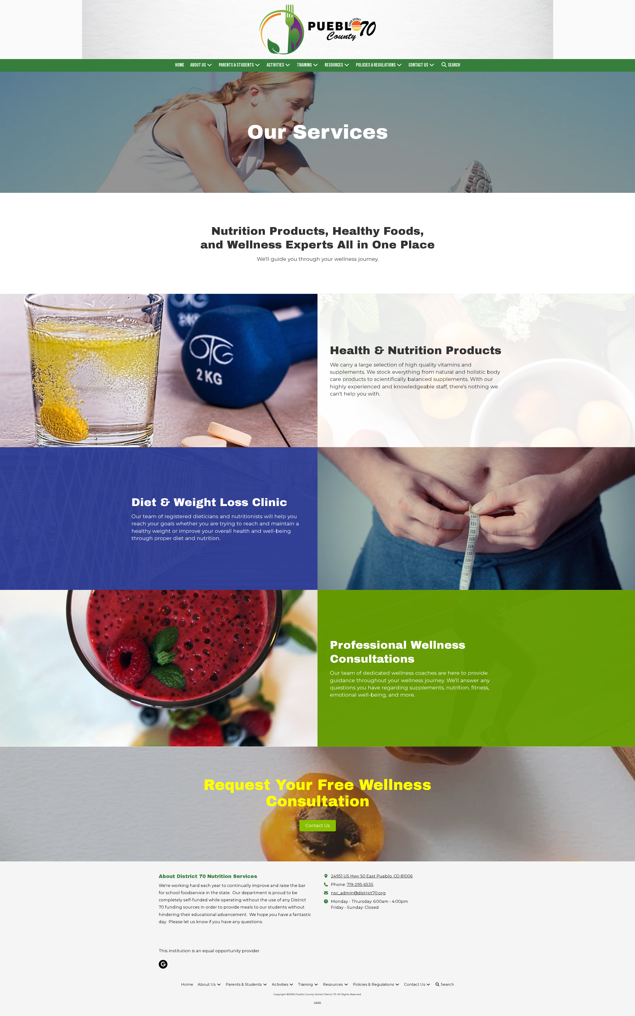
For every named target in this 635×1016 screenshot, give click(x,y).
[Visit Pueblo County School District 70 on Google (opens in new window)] (163, 964)
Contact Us (317, 825)
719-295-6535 (360, 884)
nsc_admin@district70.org (358, 892)
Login (317, 1002)
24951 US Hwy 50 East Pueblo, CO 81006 (372, 876)
